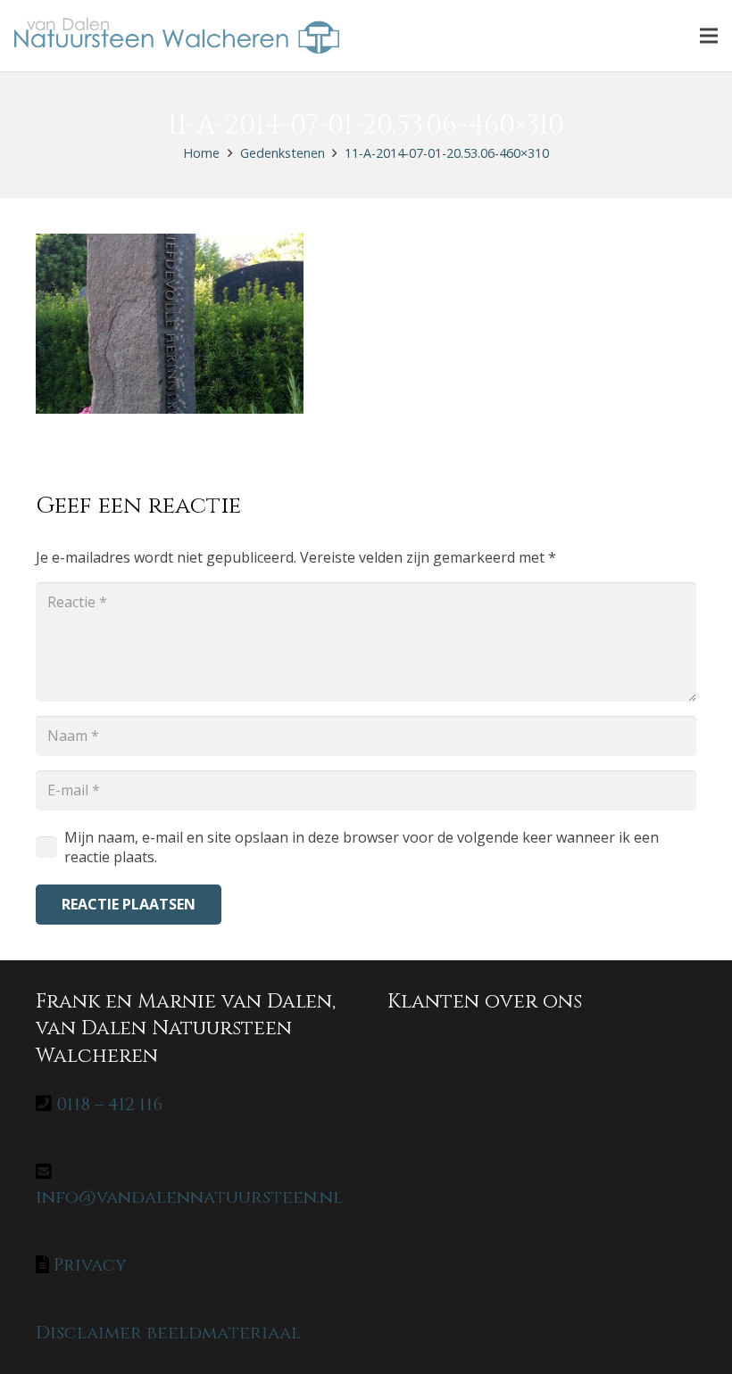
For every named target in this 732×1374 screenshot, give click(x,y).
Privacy (90, 1265)
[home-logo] (176, 35)
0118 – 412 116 (109, 1104)
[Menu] (708, 35)
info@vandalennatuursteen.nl (189, 1197)
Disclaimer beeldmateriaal (168, 1333)
